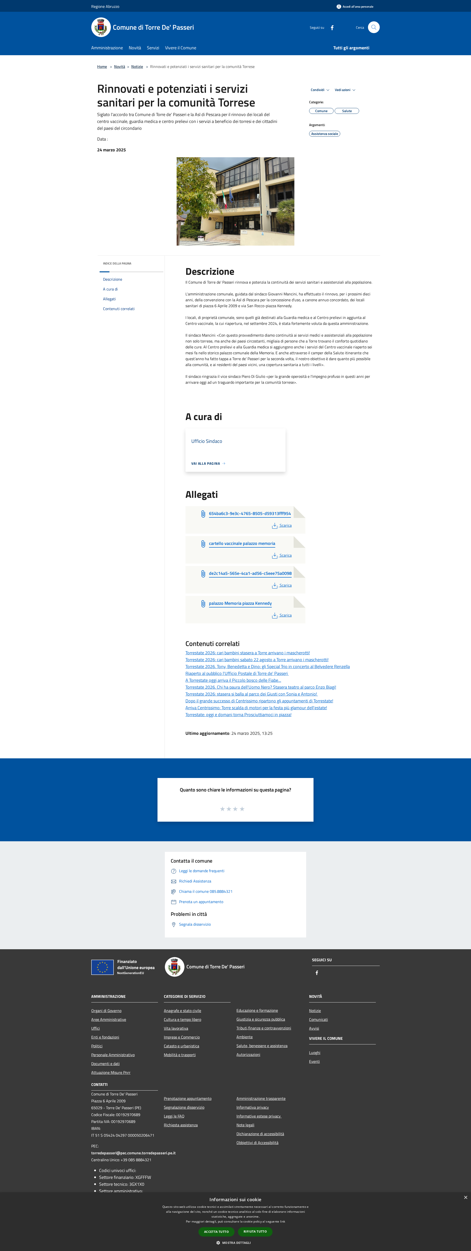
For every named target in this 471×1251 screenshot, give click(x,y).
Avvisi (314, 1028)
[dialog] (235, 1221)
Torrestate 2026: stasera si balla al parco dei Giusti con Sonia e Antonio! (251, 694)
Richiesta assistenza (181, 1125)
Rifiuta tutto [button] (255, 1231)
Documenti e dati (105, 1064)
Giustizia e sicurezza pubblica (260, 1019)
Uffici (95, 1028)
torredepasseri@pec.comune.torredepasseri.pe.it (133, 1153)
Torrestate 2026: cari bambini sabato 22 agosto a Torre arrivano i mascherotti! (256, 659)
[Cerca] (374, 27)
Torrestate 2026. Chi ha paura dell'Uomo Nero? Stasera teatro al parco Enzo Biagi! (260, 687)
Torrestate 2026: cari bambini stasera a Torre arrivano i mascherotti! (247, 652)
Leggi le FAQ (174, 1116)
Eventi (314, 1061)
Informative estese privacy (259, 1116)
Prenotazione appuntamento (187, 1098)
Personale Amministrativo (113, 1055)
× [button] (465, 1197)
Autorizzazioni (248, 1054)
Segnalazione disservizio (184, 1107)
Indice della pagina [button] (117, 263)
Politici (97, 1046)
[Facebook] (330, 27)
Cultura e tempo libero (182, 1019)
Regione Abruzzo (105, 6)
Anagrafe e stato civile (182, 1011)
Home (102, 66)
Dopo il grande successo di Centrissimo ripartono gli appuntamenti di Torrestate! (259, 701)
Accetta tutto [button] (216, 1232)
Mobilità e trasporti (180, 1055)
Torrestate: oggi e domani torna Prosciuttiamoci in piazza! (238, 714)
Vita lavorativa (176, 1028)
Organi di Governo (106, 1011)
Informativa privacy (252, 1107)
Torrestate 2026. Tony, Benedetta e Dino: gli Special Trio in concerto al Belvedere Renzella (267, 666)
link (282, 1221)
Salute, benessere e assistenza (262, 1046)
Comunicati (318, 1019)
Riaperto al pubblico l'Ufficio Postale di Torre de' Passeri (237, 673)
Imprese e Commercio (182, 1037)
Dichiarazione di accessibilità (260, 1134)
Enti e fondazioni (105, 1037)
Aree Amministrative (108, 1019)
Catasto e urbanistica (181, 1046)
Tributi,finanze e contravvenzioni (263, 1028)
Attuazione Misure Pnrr (111, 1072)
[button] (235, 1242)
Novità (119, 66)
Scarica (285, 525)
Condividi (318, 89)
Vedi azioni (343, 89)
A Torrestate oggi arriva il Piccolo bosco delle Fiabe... (233, 680)
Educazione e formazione (257, 1010)
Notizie (137, 66)
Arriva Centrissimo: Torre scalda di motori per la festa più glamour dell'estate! (256, 707)
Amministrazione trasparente (261, 1098)
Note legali (245, 1125)
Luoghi (314, 1052)
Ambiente (244, 1037)
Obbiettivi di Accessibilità (257, 1143)
